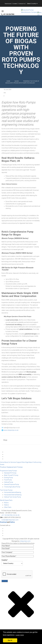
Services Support (16, 462)
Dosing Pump (8, 477)
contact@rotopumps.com (9, 520)
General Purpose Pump (11, 484)
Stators (6, 505)
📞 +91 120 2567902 (7, 14)
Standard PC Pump (10, 473)
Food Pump (8, 480)
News (30, 462)
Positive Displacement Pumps (11, 467)
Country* (5, 560)
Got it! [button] (10, 640)
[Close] (21, 622)
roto (5, 92)
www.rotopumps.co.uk (11, 430)
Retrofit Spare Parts (6, 500)
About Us (7, 462)
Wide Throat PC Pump (11, 475)
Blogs (5, 440)
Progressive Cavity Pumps (8, 470)
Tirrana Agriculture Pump (12, 487)
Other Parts (7, 507)
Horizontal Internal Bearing (12, 492)
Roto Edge (25, 462)
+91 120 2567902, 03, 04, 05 (10, 515)
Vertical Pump (8, 482)
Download (3, 522)
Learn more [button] (20, 635)
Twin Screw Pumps (6, 490)
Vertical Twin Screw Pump (12, 497)
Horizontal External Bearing (12, 495)
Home (8, 81)
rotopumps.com (25, 541)
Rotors (6, 502)
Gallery (12, 522)
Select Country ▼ (32, 3)
